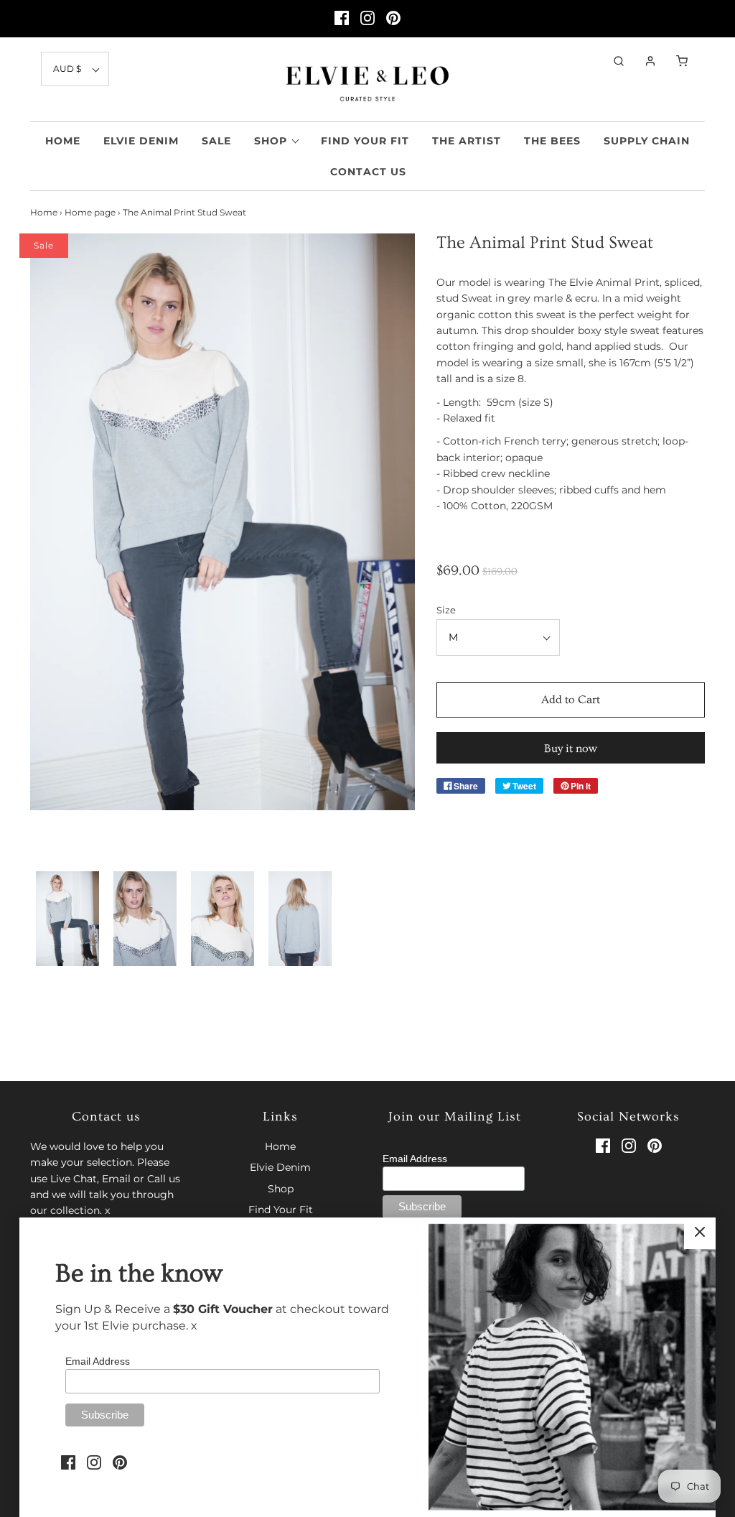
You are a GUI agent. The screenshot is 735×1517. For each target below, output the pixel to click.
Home (62, 140)
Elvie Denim (141, 140)
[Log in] (643, 61)
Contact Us (368, 171)
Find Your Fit (365, 140)
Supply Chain (647, 140)
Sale (216, 140)
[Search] (611, 61)
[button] (75, 68)
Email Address (415, 1158)
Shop (281, 1188)
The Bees (552, 140)
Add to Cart (570, 699)
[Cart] (674, 61)
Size (446, 610)
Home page (90, 212)
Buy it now (570, 748)
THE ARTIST (466, 140)
